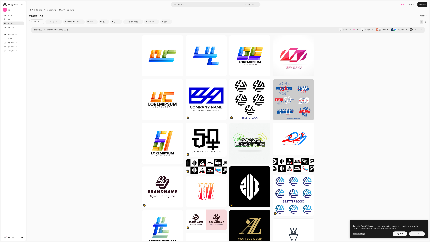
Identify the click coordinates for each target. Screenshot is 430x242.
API (415, 30)
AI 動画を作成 (51, 10)
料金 (402, 4)
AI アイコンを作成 (67, 10)
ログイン (411, 4)
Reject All (400, 234)
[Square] (425, 22)
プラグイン (401, 30)
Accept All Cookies (417, 234)
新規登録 (422, 4)
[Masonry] (421, 22)
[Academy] (9, 237)
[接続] (5, 237)
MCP (384, 30)
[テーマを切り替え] (13, 237)
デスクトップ (349, 30)
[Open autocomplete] (174, 4)
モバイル (367, 30)
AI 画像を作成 (37, 10)
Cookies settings (359, 234)
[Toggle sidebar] (22, 4)
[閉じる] (421, 30)
